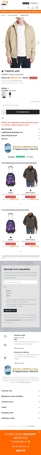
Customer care (6, 391)
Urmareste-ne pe (7, 402)
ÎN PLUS (20, 437)
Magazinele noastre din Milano (12, 396)
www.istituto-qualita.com (25, 382)
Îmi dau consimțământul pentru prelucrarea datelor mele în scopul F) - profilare (21, 305)
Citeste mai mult (19, 337)
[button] (38, 43)
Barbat (8, 291)
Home (3, 15)
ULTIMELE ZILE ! (20, 434)
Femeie (8, 293)
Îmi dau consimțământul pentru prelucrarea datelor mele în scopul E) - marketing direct (21, 301)
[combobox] (20, 105)
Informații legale (31, 426)
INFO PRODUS (6, 129)
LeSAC (3, 407)
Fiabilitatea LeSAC (8, 418)
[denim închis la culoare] (9, 95)
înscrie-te (10, 310)
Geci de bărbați (12, 15)
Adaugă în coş (24, 112)
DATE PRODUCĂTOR (9, 135)
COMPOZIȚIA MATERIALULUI (12, 132)
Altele (8, 296)
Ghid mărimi (36, 101)
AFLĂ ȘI (4, 139)
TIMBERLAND (24, 15)
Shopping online (7, 413)
